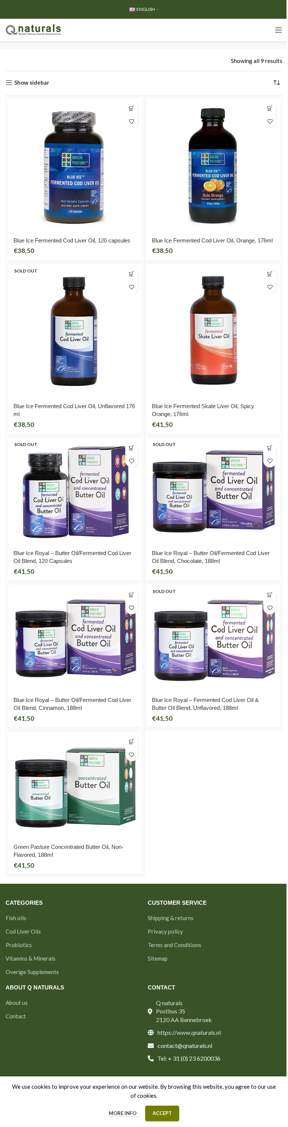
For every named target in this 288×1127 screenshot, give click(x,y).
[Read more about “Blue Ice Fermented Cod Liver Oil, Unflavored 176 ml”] (131, 274)
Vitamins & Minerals (31, 958)
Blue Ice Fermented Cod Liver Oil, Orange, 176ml (212, 240)
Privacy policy (165, 931)
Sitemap (158, 958)
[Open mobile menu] (278, 29)
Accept (162, 1113)
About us (17, 1002)
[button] (131, 108)
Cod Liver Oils (23, 931)
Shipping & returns (171, 917)
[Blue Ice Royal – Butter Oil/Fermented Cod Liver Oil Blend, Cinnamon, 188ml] (75, 637)
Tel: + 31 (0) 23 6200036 (189, 1058)
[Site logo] (34, 29)
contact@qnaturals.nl (185, 1045)
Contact (16, 1016)
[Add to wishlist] (131, 121)
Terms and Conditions (174, 944)
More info (123, 1113)
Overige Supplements (32, 971)
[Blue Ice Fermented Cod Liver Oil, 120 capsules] (75, 165)
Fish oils (16, 917)
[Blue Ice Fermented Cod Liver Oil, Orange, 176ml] (213, 165)
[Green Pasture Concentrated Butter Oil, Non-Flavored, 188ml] (75, 784)
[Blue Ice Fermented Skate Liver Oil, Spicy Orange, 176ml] (213, 331)
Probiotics (19, 944)
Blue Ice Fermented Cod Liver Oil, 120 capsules (72, 240)
